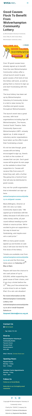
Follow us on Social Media (11, 382)
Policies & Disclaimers (20, 410)
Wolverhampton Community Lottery (12, 39)
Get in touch (9, 327)
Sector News (18, 36)
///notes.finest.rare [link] (18, 353)
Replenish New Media (20, 413)
